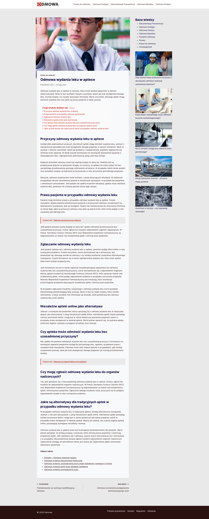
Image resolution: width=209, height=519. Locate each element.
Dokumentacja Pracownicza (123, 4)
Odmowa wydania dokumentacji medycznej (63, 461)
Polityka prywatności (116, 511)
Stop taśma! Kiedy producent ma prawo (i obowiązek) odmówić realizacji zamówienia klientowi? (153, 80)
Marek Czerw (49, 85)
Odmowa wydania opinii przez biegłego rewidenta (66, 467)
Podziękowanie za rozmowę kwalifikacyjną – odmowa (56, 487)
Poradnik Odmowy (147, 37)
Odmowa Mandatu (145, 4)
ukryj (71, 108)
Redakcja (152, 511)
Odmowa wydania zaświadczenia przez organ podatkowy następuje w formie (78, 463)
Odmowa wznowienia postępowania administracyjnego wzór (113, 487)
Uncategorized (145, 47)
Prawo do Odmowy (82, 4)
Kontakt (130, 511)
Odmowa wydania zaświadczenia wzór (61, 469)
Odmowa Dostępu (101, 4)
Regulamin (140, 511)
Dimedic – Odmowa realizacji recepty (60, 458)
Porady (142, 40)
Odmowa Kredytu (163, 4)
